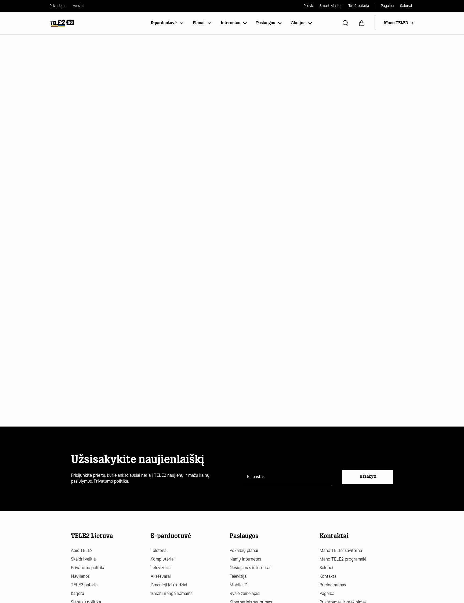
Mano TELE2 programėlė (343, 559)
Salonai (406, 5)
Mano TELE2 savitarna (341, 550)
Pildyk (308, 5)
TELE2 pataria (84, 584)
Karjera (77, 593)
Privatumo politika (88, 567)
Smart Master (331, 5)
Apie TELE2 (82, 550)
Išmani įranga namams (171, 593)
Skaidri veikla (83, 559)
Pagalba (387, 5)
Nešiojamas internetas (250, 567)
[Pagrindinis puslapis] (62, 23)
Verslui (78, 5)
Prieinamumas (333, 584)
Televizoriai (161, 567)
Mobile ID (239, 584)
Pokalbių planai (244, 550)
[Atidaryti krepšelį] (362, 23)
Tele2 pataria (358, 5)
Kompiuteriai (163, 559)
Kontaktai (329, 576)
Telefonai (159, 550)
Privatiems (57, 5)
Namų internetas (245, 559)
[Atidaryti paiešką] (346, 23)
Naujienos (80, 576)
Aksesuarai (161, 576)
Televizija (238, 576)
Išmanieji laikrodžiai (169, 584)
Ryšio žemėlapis (244, 593)
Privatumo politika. (111, 481)
